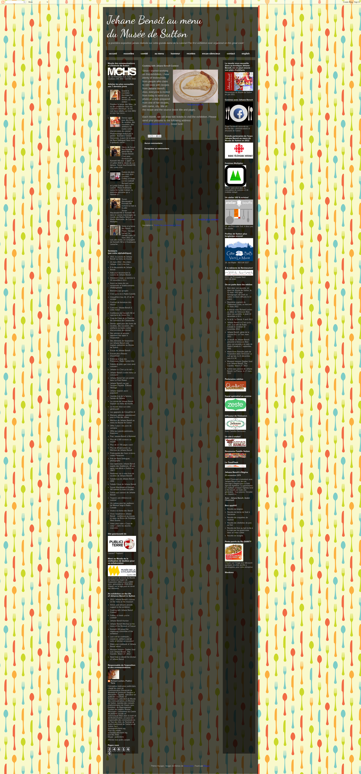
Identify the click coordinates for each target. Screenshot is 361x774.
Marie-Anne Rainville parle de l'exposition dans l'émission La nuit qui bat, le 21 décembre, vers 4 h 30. (239, 355)
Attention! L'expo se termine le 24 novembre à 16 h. (122, 279)
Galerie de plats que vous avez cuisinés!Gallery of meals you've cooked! (128, 176)
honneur (175, 53)
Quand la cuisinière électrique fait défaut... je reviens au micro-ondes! (129, 96)
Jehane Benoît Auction (119, 621)
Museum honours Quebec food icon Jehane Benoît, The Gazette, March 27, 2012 (122, 651)
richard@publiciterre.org (117, 733)
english (246, 53)
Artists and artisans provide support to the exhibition (121, 606)
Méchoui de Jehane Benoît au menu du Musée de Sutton (122, 421)
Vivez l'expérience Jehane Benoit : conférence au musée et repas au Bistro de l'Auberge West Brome (122, 517)
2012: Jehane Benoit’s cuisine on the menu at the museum (122, 600)
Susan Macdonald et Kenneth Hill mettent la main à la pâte (129, 203)
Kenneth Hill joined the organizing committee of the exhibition (121, 631)
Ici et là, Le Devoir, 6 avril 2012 (240, 319)
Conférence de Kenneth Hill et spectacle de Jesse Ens (122, 314)
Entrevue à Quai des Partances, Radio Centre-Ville (122, 360)
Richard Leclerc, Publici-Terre (121, 682)
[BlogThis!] (151, 136)
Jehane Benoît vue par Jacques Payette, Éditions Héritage (121, 385)
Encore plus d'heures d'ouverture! (118, 355)
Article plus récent (152, 219)
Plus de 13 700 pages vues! (121, 445)
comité (144, 53)
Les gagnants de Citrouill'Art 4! (122, 412)
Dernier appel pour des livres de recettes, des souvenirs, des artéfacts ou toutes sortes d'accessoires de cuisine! (122, 124)
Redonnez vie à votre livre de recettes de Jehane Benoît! (122, 474)
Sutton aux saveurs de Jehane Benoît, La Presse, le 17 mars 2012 (239, 371)
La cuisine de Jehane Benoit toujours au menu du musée (121, 402)
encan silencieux (211, 53)
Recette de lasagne (235, 536)
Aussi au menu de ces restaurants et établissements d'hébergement (122, 285)
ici (235, 494)
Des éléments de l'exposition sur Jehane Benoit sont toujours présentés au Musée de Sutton (122, 344)
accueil (113, 53)
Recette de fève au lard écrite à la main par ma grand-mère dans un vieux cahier (240, 530)
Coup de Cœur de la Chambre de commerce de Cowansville (122, 319)
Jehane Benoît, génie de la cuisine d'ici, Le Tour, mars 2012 (238, 334)
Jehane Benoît (236, 498)
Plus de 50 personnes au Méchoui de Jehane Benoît (121, 449)
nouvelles (129, 53)
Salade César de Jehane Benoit (123, 484)
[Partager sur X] (154, 136)
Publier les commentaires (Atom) (167, 225)
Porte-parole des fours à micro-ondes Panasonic (122, 454)
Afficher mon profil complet (119, 740)
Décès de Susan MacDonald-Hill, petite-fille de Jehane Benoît (128, 150)
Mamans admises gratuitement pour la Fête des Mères (122, 416)
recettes (191, 53)
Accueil (180, 219)
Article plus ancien (208, 219)
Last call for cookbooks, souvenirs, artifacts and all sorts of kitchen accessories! (122, 639)
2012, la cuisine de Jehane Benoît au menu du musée (121, 258)
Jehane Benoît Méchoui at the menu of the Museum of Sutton (123, 625)
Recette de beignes (235, 509)
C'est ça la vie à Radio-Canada (122, 294)
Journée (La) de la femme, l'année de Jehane (121, 397)
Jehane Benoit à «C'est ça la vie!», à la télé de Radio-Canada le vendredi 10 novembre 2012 (239, 325)
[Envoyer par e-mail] (149, 136)
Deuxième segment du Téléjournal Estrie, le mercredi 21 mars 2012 (239, 304)
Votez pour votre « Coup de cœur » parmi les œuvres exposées (121, 525)
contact (231, 53)
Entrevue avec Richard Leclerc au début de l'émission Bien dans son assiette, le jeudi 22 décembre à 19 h (239, 313)
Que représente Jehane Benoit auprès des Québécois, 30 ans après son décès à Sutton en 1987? (122, 467)
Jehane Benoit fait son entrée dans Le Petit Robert (122, 379)
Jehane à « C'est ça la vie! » (121, 369)
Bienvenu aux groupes (119, 291)
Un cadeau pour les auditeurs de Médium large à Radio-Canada (122, 505)
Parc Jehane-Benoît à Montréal (123, 436)
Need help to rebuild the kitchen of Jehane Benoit (123, 658)
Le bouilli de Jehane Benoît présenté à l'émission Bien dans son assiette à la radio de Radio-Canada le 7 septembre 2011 (239, 344)
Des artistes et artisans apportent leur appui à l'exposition (119, 335)
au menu (159, 53)
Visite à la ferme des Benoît (128, 227)
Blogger (206, 766)
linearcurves (189, 766)
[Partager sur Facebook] (157, 136)
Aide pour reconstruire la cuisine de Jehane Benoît (120, 274)
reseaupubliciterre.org (116, 728)
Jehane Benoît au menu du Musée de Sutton (154, 26)
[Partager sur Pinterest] (160, 136)
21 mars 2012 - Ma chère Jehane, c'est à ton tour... (120, 263)
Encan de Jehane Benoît (120, 350)
